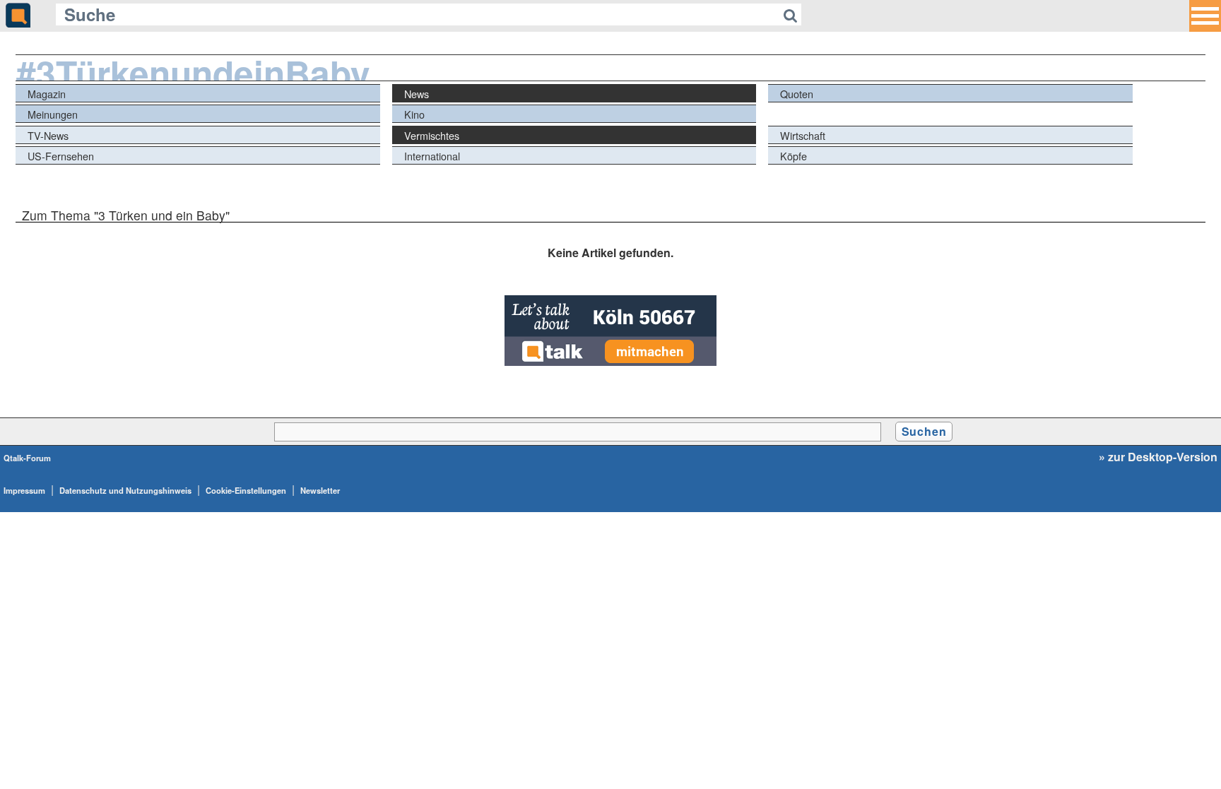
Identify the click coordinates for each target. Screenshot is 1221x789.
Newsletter (320, 490)
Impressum (24, 490)
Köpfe (793, 155)
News (416, 93)
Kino (414, 114)
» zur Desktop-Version (1158, 457)
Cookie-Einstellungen (246, 490)
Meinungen (53, 114)
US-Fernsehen (61, 155)
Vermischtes (431, 135)
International (432, 155)
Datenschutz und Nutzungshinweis (125, 490)
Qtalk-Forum (27, 457)
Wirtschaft (802, 135)
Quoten (796, 93)
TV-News (48, 135)
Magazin (47, 93)
